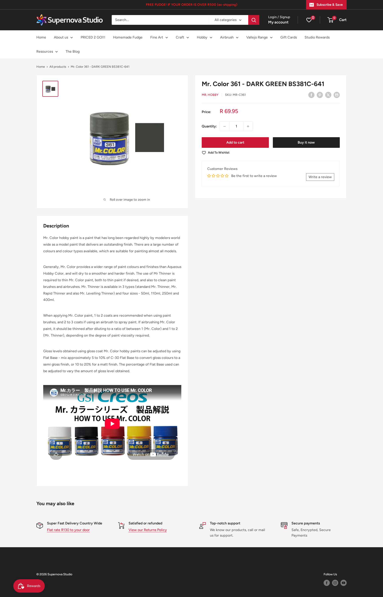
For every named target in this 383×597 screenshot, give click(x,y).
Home (41, 37)
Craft (180, 37)
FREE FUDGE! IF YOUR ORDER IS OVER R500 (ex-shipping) (191, 5)
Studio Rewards (317, 37)
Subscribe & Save (330, 5)
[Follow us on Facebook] (327, 583)
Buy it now (306, 143)
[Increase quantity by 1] (248, 126)
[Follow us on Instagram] (335, 583)
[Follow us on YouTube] (343, 583)
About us (61, 37)
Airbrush (227, 37)
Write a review (320, 177)
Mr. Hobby (210, 95)
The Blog (73, 51)
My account (278, 22)
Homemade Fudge (128, 37)
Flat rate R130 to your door (68, 530)
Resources (44, 51)
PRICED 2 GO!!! (93, 37)
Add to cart (235, 143)
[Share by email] (337, 94)
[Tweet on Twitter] (328, 94)
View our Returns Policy (148, 530)
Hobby (202, 37)
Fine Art (156, 37)
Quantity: (209, 126)
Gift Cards (288, 37)
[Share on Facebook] (311, 94)
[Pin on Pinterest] (320, 94)
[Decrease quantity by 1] (224, 126)
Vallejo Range (257, 37)
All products (57, 67)
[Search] (253, 20)
